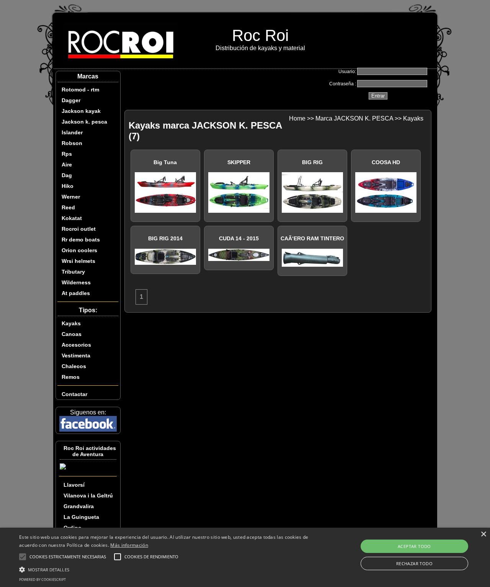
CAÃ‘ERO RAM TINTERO (312, 238)
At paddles (76, 293)
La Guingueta (81, 517)
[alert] (245, 557)
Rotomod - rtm (80, 89)
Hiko (68, 186)
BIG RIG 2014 (165, 238)
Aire (67, 164)
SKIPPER (238, 162)
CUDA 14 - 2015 (239, 238)
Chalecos (74, 366)
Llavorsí (74, 485)
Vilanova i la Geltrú (88, 495)
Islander (72, 132)
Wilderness (76, 282)
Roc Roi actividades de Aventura (90, 451)
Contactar (74, 394)
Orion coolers (79, 250)
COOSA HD (386, 162)
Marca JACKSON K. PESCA (354, 118)
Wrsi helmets (78, 261)
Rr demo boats (81, 239)
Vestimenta (76, 355)
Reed (68, 207)
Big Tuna (165, 162)
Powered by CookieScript (42, 579)
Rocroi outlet (79, 229)
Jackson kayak (81, 111)
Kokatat (72, 218)
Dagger (71, 100)
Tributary (73, 272)
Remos (71, 377)
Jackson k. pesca (84, 122)
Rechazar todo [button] (414, 563)
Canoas (72, 334)
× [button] (483, 534)
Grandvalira (79, 506)
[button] (166, 569)
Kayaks (71, 323)
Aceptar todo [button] (414, 546)
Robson (72, 143)
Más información (129, 545)
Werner (71, 197)
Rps (67, 154)
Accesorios (76, 345)
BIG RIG (312, 162)
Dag (67, 175)
